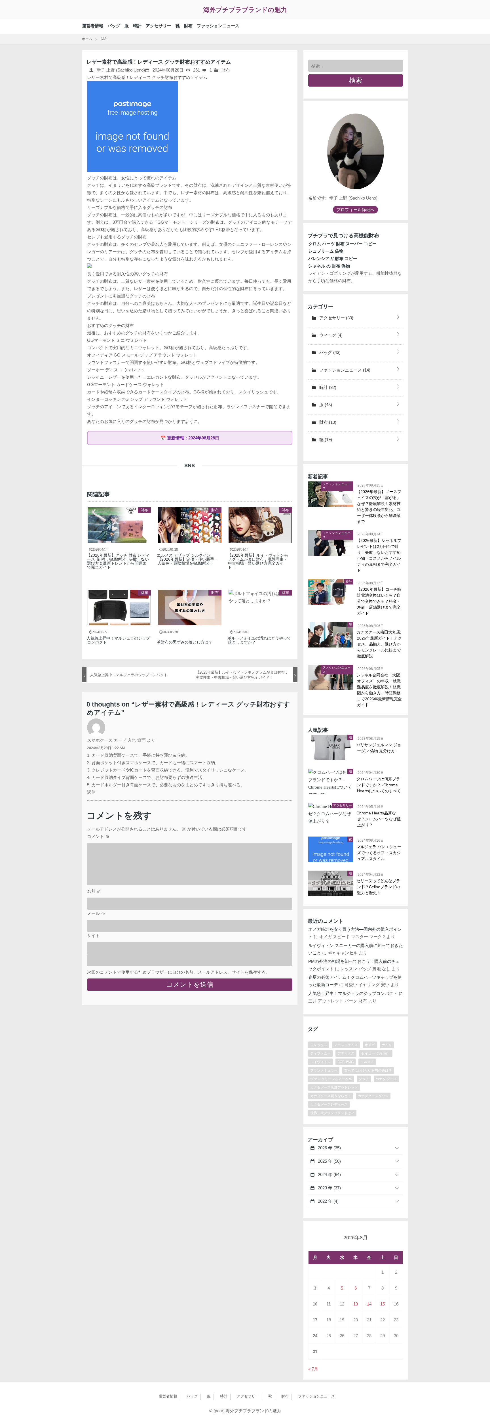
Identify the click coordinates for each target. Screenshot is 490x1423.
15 (382, 1304)
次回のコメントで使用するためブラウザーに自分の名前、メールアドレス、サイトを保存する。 (178, 972)
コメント (98, 836)
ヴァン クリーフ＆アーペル (331, 1079)
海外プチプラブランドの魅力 (245, 9)
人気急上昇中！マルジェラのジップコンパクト (118, 640)
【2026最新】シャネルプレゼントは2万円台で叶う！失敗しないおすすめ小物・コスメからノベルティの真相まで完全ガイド (379, 555)
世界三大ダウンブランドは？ (332, 1113)
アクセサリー (158, 25)
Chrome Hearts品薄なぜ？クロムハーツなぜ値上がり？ (379, 819)
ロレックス (318, 1045)
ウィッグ (330, 335)
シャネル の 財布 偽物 (329, 265)
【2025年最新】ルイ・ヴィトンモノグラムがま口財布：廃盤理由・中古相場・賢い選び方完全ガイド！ (258, 561)
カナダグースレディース (329, 1104)
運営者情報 (92, 25)
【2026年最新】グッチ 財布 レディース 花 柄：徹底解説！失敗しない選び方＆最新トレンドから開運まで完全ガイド (118, 561)
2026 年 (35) (329, 1147)
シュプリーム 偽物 (325, 251)
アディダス (345, 1053)
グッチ (364, 1079)
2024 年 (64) (329, 1174)
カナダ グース (386, 1079)
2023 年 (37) (329, 1187)
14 (369, 1304)
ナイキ (387, 1045)
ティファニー (320, 1053)
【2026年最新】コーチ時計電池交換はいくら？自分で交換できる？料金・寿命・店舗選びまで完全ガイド (379, 601)
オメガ (370, 1045)
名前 (94, 891)
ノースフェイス (346, 1045)
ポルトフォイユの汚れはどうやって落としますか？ (259, 640)
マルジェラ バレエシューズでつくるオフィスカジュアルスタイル (379, 852)
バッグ (113, 25)
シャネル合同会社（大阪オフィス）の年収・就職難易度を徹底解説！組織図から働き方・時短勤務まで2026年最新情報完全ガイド (379, 690)
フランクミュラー (323, 1070)
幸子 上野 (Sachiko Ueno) (120, 70)
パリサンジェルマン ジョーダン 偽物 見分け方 (379, 748)
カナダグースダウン (373, 1096)
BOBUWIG (345, 1062)
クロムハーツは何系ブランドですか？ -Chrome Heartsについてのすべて (379, 785)
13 (355, 1304)
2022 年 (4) (328, 1201)
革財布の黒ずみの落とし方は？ (184, 642)
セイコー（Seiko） (375, 1053)
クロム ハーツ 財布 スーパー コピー (342, 243)
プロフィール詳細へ (355, 209)
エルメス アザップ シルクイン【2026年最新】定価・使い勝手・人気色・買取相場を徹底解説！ (187, 559)
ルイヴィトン (320, 1062)
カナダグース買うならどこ (330, 1096)
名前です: (317, 198)
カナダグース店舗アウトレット (334, 1087)
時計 (137, 25)
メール (96, 913)
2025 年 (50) (329, 1161)
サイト (93, 935)
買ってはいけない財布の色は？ (368, 1070)
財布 (188, 25)
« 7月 (313, 1369)
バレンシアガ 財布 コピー (332, 258)
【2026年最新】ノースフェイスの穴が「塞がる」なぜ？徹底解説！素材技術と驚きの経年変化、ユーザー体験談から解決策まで (379, 506)
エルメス (367, 1062)
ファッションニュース (218, 25)
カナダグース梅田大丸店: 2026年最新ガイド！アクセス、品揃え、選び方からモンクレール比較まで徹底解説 (379, 644)
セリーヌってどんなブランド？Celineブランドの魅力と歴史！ (378, 887)
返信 (91, 792)
